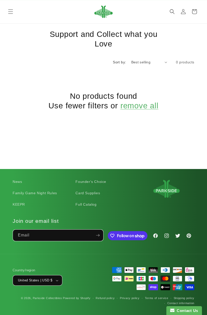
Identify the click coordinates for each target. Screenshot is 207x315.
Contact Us (186, 310)
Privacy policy (130, 298)
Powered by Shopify (77, 298)
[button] (10, 11)
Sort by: (119, 62)
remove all (139, 105)
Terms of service (156, 298)
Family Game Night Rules (35, 193)
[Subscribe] (97, 235)
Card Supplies (87, 193)
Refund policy (105, 298)
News (17, 182)
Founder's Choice (90, 182)
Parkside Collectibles (47, 298)
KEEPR (19, 204)
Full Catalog (85, 204)
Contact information (180, 303)
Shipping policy (184, 298)
